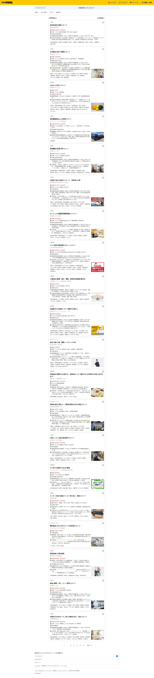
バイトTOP (37, 665)
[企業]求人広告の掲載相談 (74, 670)
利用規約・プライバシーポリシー (60, 670)
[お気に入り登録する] (103, 22)
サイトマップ (49, 670)
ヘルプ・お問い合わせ (40, 670)
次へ (88, 645)
